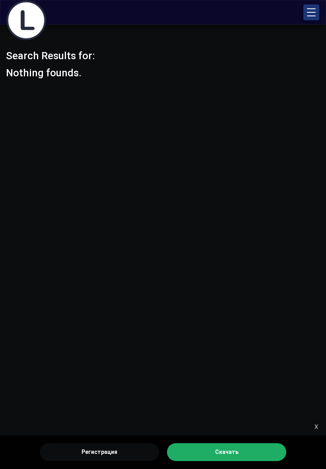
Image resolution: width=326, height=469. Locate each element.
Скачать (227, 452)
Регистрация (99, 452)
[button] (311, 12)
